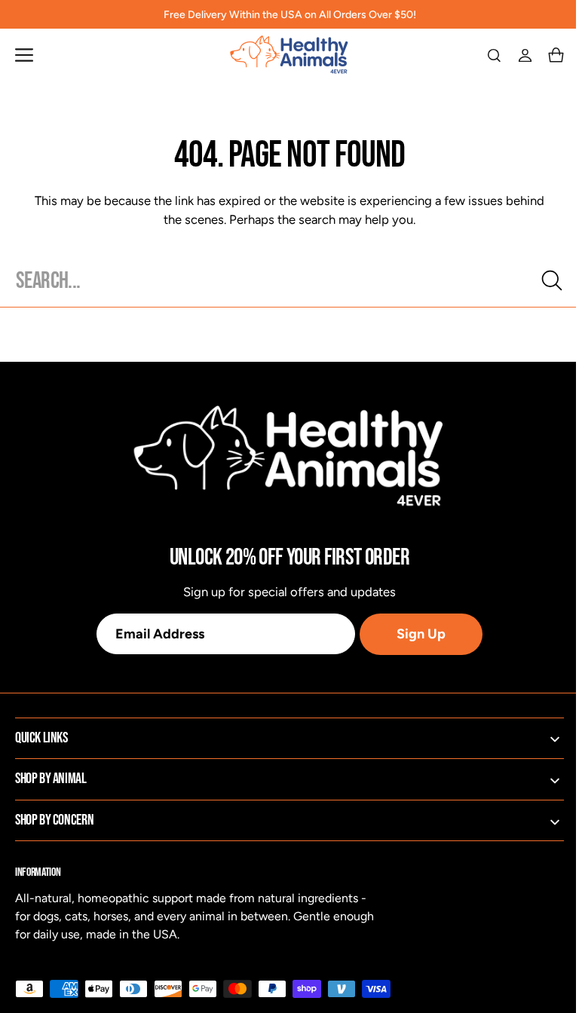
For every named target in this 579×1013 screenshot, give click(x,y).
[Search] (540, 280)
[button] (24, 55)
